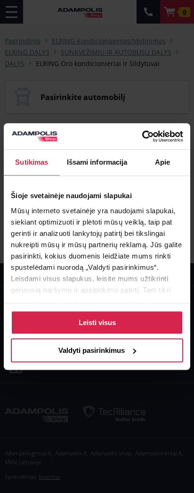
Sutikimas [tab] (31, 162)
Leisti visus (97, 322)
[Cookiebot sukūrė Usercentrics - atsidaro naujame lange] (142, 136)
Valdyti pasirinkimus (91, 350)
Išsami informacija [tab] (97, 162)
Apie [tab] (162, 162)
